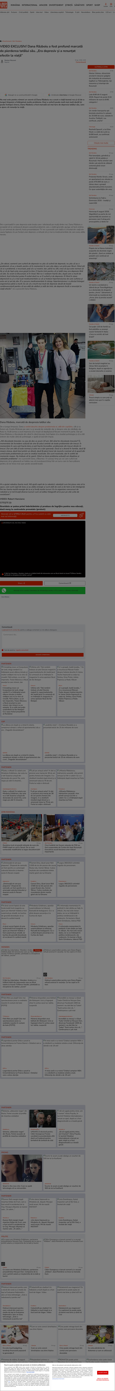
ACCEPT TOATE (102, 1372)
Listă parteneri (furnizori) (58, 1378)
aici (9, 1381)
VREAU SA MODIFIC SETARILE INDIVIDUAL (102, 1379)
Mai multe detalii (30, 1372)
